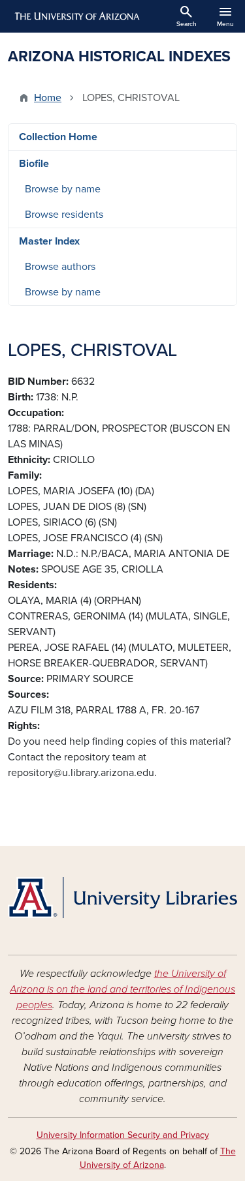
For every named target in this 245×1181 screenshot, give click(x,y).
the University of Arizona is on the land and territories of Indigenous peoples (122, 989)
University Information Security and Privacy (123, 1135)
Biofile (34, 163)
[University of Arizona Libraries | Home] (122, 897)
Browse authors (60, 266)
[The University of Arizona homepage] (76, 16)
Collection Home (58, 136)
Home (47, 97)
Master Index (49, 241)
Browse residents (64, 214)
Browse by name (63, 189)
